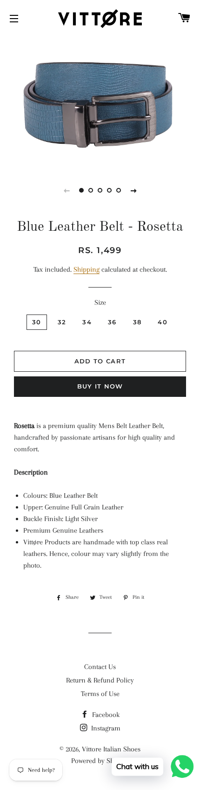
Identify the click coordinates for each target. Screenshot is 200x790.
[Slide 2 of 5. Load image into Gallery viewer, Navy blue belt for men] (90, 190)
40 (162, 322)
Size (100, 302)
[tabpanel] (100, 101)
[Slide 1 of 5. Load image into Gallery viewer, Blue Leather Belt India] (81, 190)
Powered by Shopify (100, 761)
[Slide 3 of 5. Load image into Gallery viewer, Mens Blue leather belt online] (100, 190)
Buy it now (100, 386)
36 (112, 322)
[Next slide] (133, 190)
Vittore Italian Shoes (111, 749)
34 (87, 322)
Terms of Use (100, 694)
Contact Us (100, 667)
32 (62, 322)
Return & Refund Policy (100, 680)
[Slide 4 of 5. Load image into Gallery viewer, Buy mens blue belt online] (109, 190)
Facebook (105, 714)
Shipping (86, 269)
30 (36, 322)
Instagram (104, 728)
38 (137, 322)
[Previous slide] (66, 190)
